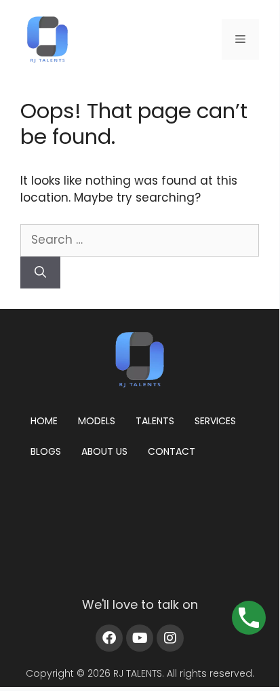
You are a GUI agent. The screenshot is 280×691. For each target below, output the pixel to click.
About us (104, 451)
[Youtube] (139, 638)
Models (96, 421)
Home (44, 421)
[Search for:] (139, 239)
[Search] (40, 273)
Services (215, 421)
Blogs (46, 451)
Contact (171, 451)
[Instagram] (170, 638)
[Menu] (240, 39)
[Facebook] (109, 638)
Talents (155, 421)
